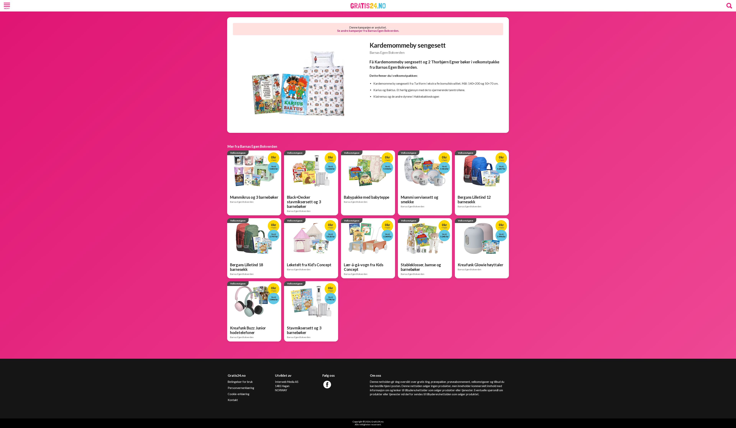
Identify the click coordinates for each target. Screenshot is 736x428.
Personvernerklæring (241, 388)
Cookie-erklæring (238, 394)
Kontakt (233, 400)
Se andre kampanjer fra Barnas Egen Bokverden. (368, 30)
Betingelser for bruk (240, 381)
